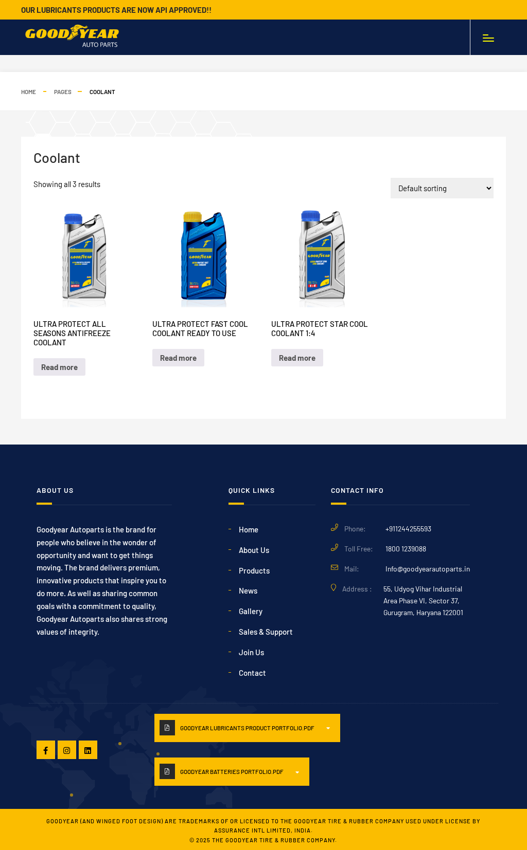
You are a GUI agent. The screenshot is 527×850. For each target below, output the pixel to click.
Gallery (250, 611)
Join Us (251, 652)
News (248, 590)
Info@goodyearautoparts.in (427, 568)
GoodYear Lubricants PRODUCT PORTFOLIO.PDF (247, 727)
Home (28, 91)
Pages (63, 91)
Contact (252, 672)
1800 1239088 (405, 548)
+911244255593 (408, 528)
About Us (254, 550)
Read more (59, 367)
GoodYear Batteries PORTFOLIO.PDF (232, 771)
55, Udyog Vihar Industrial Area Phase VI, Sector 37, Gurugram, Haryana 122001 (423, 600)
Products (254, 570)
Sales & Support (266, 631)
